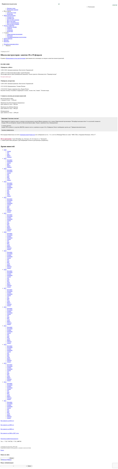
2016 (5, 307)
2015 (5, 325)
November (9, 171)
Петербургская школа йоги (11, 44)
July (8, 152)
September (9, 161)
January (9, 180)
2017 (5, 288)
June (8, 154)
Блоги (2, 450)
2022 (5, 197)
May (8, 164)
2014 (5, 344)
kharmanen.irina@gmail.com (27, 134)
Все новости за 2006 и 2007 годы (10, 433)
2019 (5, 250)
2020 (5, 232)
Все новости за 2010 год (7, 420)
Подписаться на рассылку (9, 4)
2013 (5, 363)
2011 (5, 400)
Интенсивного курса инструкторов (15, 58)
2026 (5, 150)
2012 (5, 382)
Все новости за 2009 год (7, 425)
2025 (5, 158)
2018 (5, 269)
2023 (5, 181)
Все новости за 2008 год (7, 429)
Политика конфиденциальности (9, 438)
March (8, 155)
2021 (5, 213)
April (8, 178)
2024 (5, 168)
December (9, 160)
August (9, 151)
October (9, 186)
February (9, 157)
